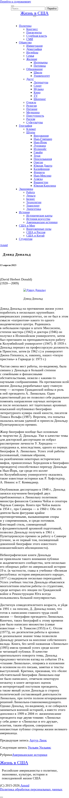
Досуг (30, 79)
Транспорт (33, 205)
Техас (37, 155)
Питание (31, 109)
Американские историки (42, 222)
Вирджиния (41, 135)
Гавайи (38, 152)
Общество (25, 42)
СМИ (29, 39)
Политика (25, 25)
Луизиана (40, 145)
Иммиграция (34, 45)
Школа (38, 72)
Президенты (34, 32)
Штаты (30, 132)
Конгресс (32, 29)
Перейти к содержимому (15, 1)
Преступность (35, 115)
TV (36, 95)
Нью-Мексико (42, 175)
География (25, 125)
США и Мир (27, 225)
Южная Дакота (43, 165)
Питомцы (40, 65)
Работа (30, 192)
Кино (37, 92)
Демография (34, 49)
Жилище (31, 59)
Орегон (38, 162)
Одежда (31, 102)
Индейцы (32, 52)
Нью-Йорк (40, 142)
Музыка (39, 89)
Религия (31, 105)
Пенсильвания (43, 159)
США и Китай (35, 235)
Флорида (39, 172)
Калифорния (41, 169)
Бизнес (30, 199)
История (24, 212)
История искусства (38, 218)
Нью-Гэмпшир (43, 139)
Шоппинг (40, 99)
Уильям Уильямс (39, 747)
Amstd (4, 245)
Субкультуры (34, 122)
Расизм (30, 119)
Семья (30, 55)
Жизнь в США (34, 13)
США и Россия (35, 232)
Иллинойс (40, 149)
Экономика (26, 189)
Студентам (25, 238)
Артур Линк (38, 740)
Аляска (38, 179)
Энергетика (33, 209)
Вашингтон (41, 182)
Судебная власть (36, 35)
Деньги (31, 195)
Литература (41, 82)
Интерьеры (41, 62)
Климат (31, 129)
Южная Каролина (45, 185)
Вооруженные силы (38, 228)
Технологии (33, 202)
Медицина (33, 112)
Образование (34, 69)
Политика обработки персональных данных (31, 789)
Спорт (38, 85)
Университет (42, 75)
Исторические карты (39, 215)
